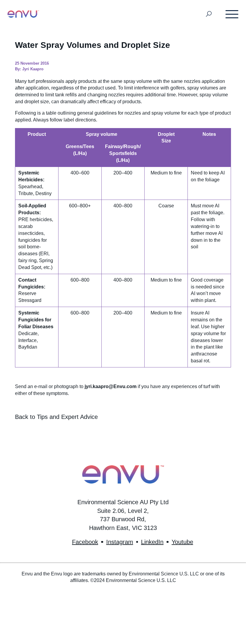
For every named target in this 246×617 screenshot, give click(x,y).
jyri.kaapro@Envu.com (110, 386)
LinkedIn (152, 542)
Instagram (119, 542)
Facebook (85, 542)
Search (209, 14)
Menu (232, 14)
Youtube (182, 542)
